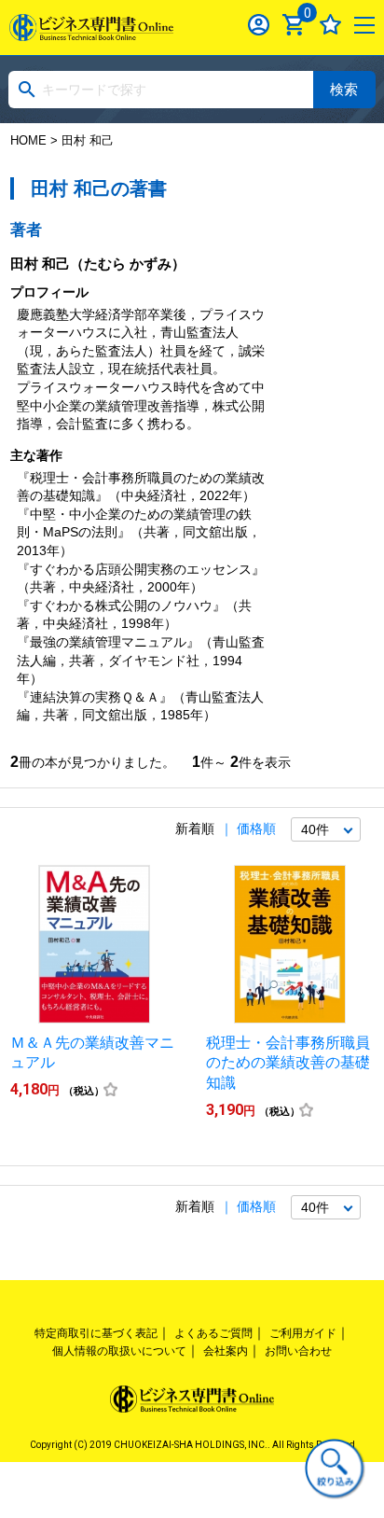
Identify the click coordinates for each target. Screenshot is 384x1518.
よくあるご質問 (213, 1333)
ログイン (258, 24)
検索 (344, 89)
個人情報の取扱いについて (119, 1351)
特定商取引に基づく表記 (96, 1333)
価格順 (256, 828)
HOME (28, 140)
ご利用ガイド (302, 1333)
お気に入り (330, 24)
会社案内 (225, 1351)
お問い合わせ (298, 1351)
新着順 (194, 828)
